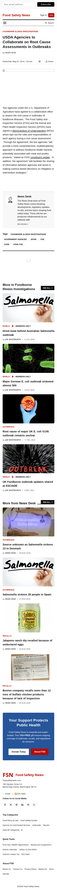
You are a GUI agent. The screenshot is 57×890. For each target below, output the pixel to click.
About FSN (39, 752)
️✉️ (6, 793)
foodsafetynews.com (12, 780)
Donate (6, 874)
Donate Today (19, 752)
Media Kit (42, 869)
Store (51, 869)
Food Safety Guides (28, 820)
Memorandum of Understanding (29, 130)
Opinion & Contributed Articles (16, 825)
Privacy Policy (30, 869)
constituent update (40, 157)
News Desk (10, 53)
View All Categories (11, 830)
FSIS (42, 239)
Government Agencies (15, 239)
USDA (6, 244)
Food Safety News (31, 886)
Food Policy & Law (10, 820)
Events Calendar (10, 849)
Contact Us (17, 869)
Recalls (7, 636)
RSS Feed (25, 854)
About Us (7, 869)
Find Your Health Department (16, 844)
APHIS (33, 239)
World (6, 326)
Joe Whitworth (13, 339)
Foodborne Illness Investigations (20, 31)
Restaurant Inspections (41, 844)
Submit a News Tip (11, 854)
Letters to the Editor (28, 849)
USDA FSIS (18, 244)
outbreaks (8, 427)
